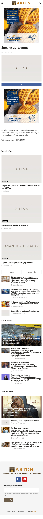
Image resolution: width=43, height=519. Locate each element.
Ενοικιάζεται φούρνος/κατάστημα (25, 311)
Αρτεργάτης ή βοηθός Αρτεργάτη (15, 225)
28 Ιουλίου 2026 (18, 438)
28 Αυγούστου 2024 (7, 52)
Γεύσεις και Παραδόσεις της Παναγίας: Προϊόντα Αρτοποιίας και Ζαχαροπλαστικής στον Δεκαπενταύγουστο (20, 410)
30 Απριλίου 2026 (6, 228)
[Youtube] (24, 479)
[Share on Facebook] (22, 84)
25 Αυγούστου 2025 (19, 358)
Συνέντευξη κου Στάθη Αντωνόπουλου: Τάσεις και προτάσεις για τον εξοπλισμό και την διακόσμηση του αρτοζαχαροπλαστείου (26, 352)
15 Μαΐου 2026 (5, 191)
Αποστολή (9, 500)
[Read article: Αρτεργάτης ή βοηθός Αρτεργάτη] (22, 209)
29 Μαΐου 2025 (17, 371)
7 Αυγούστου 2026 (19, 449)
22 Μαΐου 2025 (17, 383)
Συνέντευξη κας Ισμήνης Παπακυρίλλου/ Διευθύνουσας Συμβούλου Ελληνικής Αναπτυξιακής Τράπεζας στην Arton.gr (26, 378)
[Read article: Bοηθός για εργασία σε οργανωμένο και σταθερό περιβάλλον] (22, 169)
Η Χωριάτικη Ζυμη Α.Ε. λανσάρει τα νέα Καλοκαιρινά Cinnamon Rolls (25, 303)
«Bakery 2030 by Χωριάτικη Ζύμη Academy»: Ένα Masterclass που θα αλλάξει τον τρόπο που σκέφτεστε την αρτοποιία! (25, 292)
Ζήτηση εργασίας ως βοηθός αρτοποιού (17, 262)
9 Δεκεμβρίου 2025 (19, 423)
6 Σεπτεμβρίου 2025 (11, 343)
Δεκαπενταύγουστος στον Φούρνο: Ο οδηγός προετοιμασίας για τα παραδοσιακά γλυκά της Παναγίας (26, 444)
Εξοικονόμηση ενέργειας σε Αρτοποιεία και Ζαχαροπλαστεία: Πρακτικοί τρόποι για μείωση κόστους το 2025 (24, 279)
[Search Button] (41, 3)
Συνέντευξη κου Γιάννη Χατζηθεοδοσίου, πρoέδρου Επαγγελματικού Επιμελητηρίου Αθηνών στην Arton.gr (24, 365)
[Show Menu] (2, 3)
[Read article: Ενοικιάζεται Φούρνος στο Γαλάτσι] (6, 422)
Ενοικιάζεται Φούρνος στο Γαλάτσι (25, 420)
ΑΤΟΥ (34, 511)
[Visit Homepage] (21, 3)
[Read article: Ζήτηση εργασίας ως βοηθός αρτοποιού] (22, 246)
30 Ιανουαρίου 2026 (7, 265)
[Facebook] (18, 479)
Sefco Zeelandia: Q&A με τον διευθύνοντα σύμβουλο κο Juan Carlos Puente (21, 339)
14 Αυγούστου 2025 (11, 415)
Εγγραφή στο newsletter (13, 486)
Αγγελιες (5, 181)
